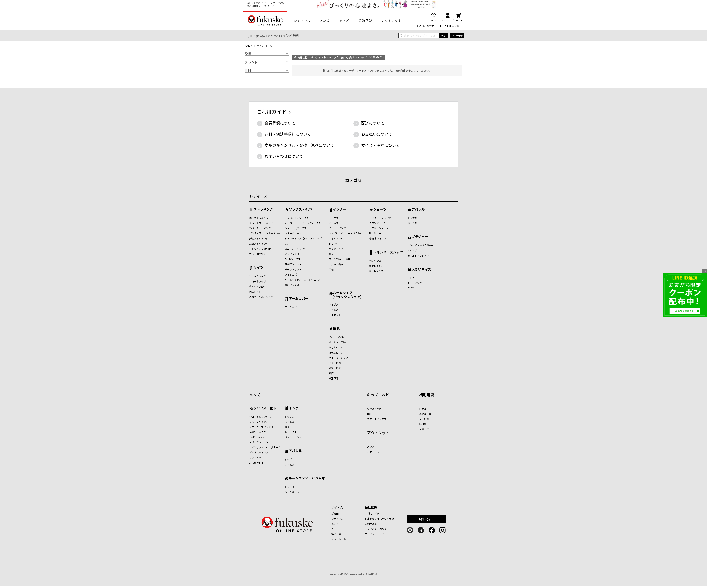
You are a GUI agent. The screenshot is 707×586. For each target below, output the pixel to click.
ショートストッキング (261, 223)
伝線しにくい (336, 352)
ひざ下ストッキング (260, 228)
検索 (443, 35)
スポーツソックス (258, 442)
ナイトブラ (413, 250)
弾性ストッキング (258, 238)
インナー (339, 209)
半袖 (331, 269)
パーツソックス (293, 269)
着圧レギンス (376, 271)
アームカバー (298, 299)
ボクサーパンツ (293, 437)
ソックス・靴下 (300, 209)
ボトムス (333, 223)
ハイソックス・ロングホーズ (264, 447)
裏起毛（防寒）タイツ (261, 297)
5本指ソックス (292, 259)
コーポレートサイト (376, 534)
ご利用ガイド (451, 26)
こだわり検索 (456, 35)
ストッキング (263, 209)
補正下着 (333, 378)
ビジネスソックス (258, 452)
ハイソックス (292, 254)
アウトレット (391, 20)
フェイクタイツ (257, 276)
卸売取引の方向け (427, 26)
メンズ (325, 20)
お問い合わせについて (284, 156)
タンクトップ (336, 248)
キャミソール (336, 238)
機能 (336, 329)
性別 (248, 71)
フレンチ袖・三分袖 (339, 259)
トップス (333, 218)
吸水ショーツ (376, 233)
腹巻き (332, 254)
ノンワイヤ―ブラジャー (420, 245)
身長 (248, 54)
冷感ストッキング (258, 243)
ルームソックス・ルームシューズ (303, 279)
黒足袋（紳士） (427, 414)
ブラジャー (419, 237)
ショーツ (333, 243)
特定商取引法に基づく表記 (379, 518)
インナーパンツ (337, 228)
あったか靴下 (256, 463)
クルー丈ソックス (294, 233)
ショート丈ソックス (295, 228)
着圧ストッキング (258, 218)
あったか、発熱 (337, 342)
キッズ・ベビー (380, 394)
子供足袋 (424, 419)
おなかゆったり (337, 347)
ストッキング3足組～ (260, 248)
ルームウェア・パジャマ (307, 478)
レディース (302, 20)
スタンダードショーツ (381, 223)
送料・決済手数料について (288, 134)
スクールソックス (376, 419)
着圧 (331, 373)
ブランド (251, 62)
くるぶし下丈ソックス (297, 218)
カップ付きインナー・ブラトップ (347, 233)
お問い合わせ (426, 519)
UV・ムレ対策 (336, 337)
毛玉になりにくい (338, 357)
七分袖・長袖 (336, 264)
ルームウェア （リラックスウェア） (346, 294)
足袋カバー (425, 429)
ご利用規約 (371, 523)
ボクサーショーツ (378, 228)
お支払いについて (376, 134)
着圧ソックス (292, 285)
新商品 (335, 513)
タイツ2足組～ (257, 286)
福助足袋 (365, 20)
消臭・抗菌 (335, 363)
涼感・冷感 (335, 368)
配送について (372, 123)
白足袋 (422, 408)
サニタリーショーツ (380, 218)
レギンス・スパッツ (388, 252)
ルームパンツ (292, 492)
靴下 (369, 414)
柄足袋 (422, 424)
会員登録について (280, 123)
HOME (247, 45)
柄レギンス (375, 260)
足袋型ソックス (293, 264)
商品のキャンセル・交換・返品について (299, 145)
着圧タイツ (255, 291)
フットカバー (292, 274)
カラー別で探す (257, 254)
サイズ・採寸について (380, 145)
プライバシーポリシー (377, 529)
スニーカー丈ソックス (297, 248)
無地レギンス (376, 266)
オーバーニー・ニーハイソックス (303, 223)
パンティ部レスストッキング (264, 233)
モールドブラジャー (418, 255)
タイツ (258, 268)
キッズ (344, 20)
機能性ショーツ (377, 238)
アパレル (418, 209)
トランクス (291, 432)
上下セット (335, 315)
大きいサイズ (421, 269)
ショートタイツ (257, 281)
